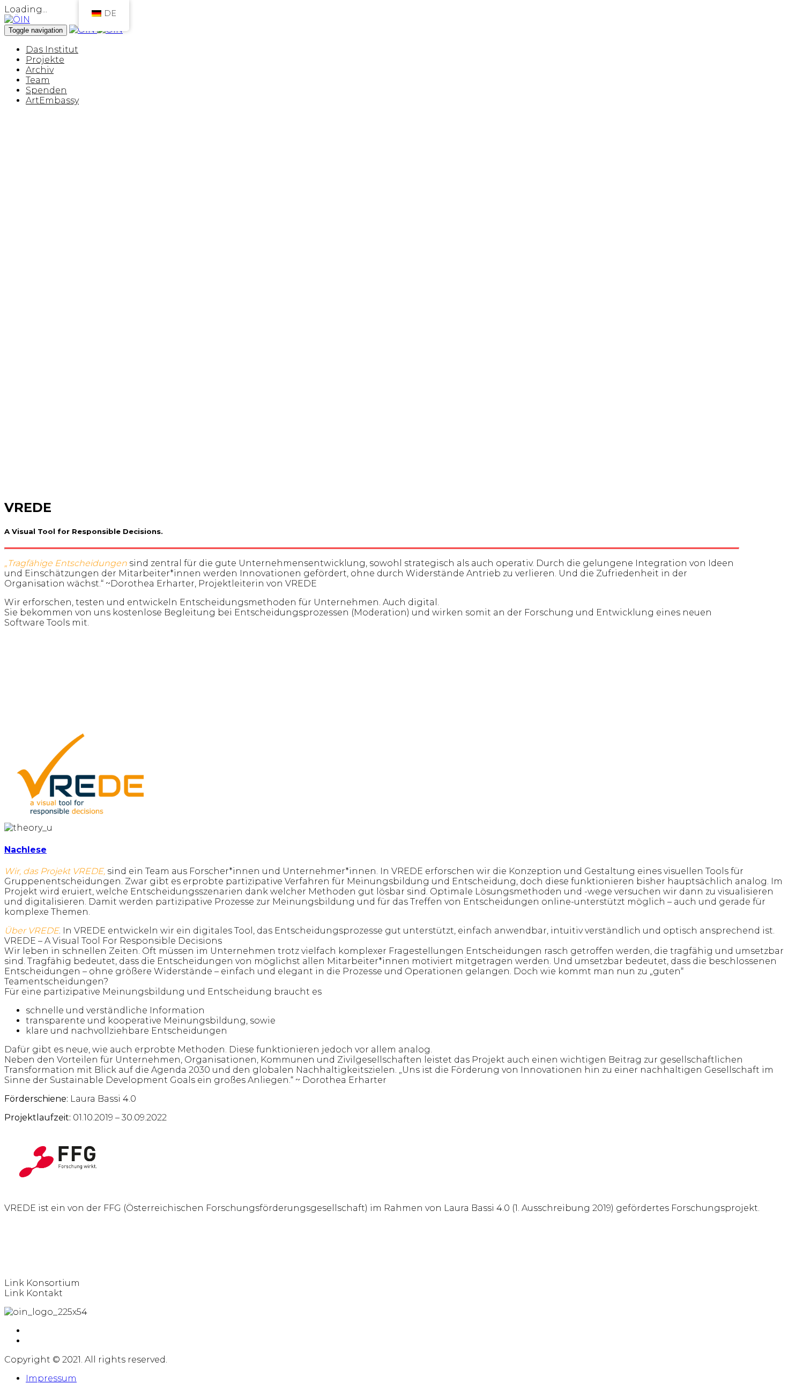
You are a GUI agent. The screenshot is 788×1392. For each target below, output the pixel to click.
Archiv (40, 70)
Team (38, 80)
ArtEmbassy (52, 100)
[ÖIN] (17, 19)
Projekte (45, 60)
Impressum (51, 1378)
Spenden (46, 90)
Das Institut (52, 49)
